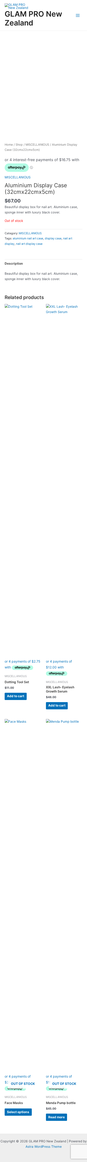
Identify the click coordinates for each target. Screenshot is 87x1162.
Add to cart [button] (15, 696)
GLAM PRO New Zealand (33, 18)
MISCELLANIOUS (37, 144)
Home (9, 144)
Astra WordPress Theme (44, 1146)
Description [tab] (14, 263)
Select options (18, 1112)
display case (53, 238)
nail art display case (29, 243)
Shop (19, 144)
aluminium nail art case (28, 238)
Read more (56, 1117)
